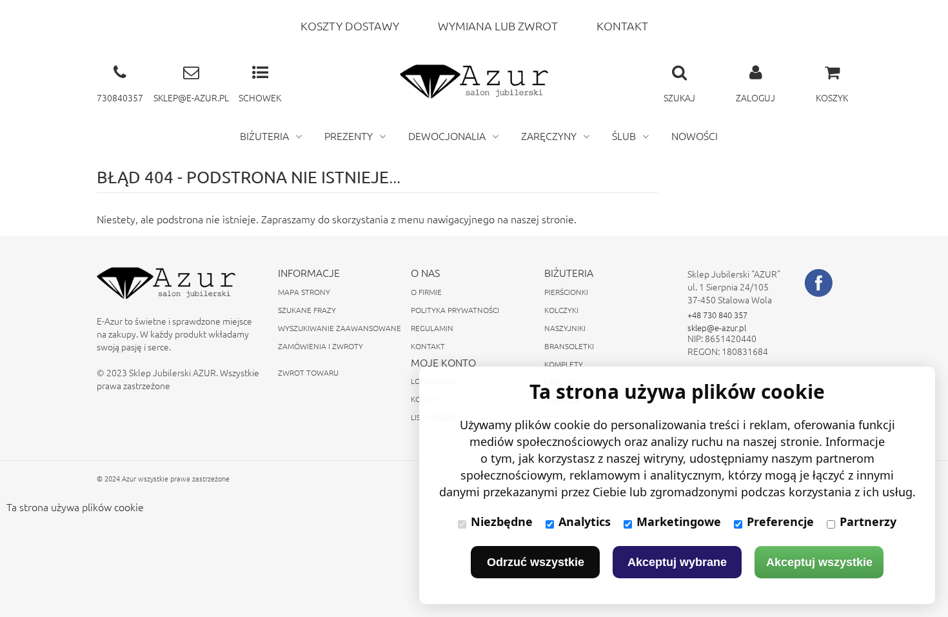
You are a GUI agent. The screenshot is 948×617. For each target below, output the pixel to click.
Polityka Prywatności (455, 310)
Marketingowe (679, 521)
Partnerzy (868, 521)
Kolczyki (561, 310)
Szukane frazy (307, 310)
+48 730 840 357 (717, 314)
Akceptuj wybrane (677, 562)
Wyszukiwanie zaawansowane (339, 328)
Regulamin (432, 328)
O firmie (426, 292)
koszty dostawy (350, 25)
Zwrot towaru (308, 372)
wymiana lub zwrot (498, 25)
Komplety (563, 364)
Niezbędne (502, 521)
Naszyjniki (565, 328)
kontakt (622, 25)
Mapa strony (304, 292)
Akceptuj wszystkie (819, 562)
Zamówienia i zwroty (320, 346)
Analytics (584, 521)
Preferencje (780, 521)
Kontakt (428, 346)
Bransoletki (569, 346)
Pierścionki (566, 292)
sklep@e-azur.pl (716, 327)
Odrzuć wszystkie (535, 562)
